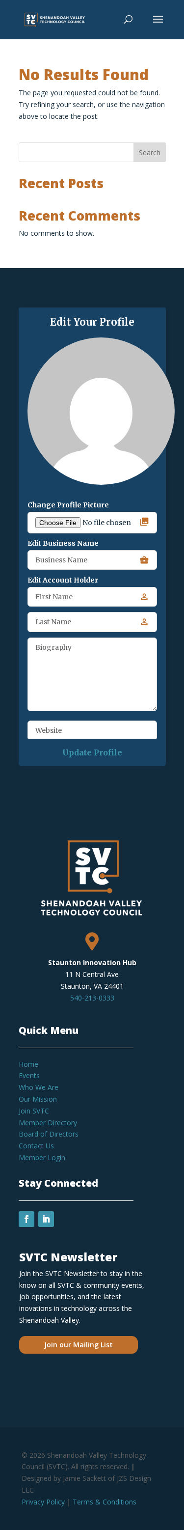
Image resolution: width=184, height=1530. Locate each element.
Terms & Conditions (104, 1501)
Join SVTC (34, 1110)
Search (149, 152)
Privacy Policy (43, 1501)
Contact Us (36, 1145)
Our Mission (38, 1099)
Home (28, 1064)
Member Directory (48, 1122)
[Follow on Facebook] (26, 1219)
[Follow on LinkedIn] (46, 1219)
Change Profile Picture (68, 505)
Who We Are (38, 1087)
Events (29, 1075)
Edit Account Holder (62, 580)
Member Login (42, 1157)
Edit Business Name (63, 543)
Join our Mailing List (78, 1344)
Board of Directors (49, 1134)
